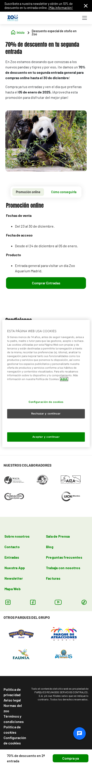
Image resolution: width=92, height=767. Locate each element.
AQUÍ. (64, 378)
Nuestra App (14, 568)
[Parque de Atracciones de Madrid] (64, 633)
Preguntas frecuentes (64, 557)
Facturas (53, 578)
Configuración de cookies (15, 740)
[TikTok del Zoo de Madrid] (84, 602)
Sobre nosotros (16, 536)
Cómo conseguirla (63, 192)
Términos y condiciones (14, 719)
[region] (46, 383)
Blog (49, 547)
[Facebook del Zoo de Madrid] (32, 602)
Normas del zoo (13, 708)
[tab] (28, 192)
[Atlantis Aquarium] (63, 653)
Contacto (12, 547)
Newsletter (13, 578)
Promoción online (28, 192)
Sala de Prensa (58, 536)
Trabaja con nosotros (63, 568)
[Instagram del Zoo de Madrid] (7, 602)
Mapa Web (12, 589)
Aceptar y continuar (46, 436)
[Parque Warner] (21, 633)
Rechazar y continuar (46, 413)
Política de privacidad (12, 692)
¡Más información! (60, 8)
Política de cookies (12, 729)
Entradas (11, 557)
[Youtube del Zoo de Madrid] (58, 602)
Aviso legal (12, 700)
